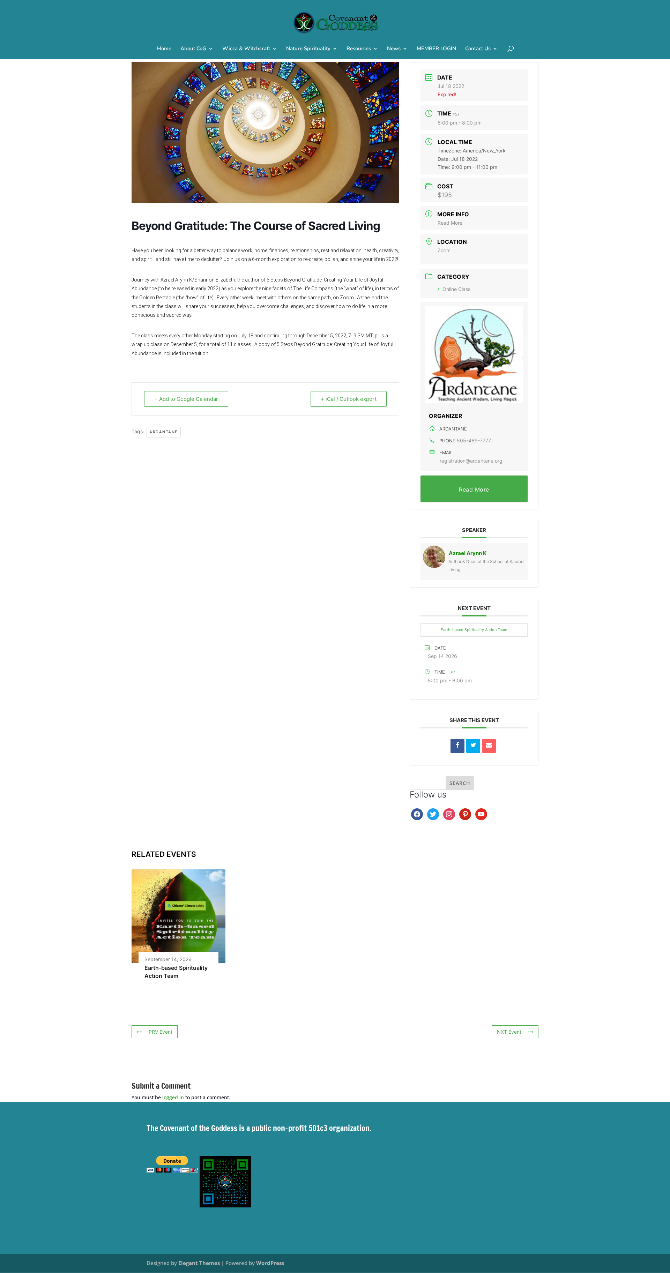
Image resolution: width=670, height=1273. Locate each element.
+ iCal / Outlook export (349, 399)
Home (164, 49)
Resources (359, 49)
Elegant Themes (199, 1262)
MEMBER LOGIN (436, 49)
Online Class (456, 289)
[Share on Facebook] (457, 746)
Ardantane (163, 431)
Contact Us (478, 49)
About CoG (193, 49)
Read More (450, 223)
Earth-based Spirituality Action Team (474, 629)
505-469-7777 (474, 440)
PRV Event (160, 1032)
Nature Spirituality (308, 49)
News (394, 49)
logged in (173, 1097)
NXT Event (509, 1032)
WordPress (270, 1262)
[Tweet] (473, 746)
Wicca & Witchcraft (246, 49)
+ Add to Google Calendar (186, 399)
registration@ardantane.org (471, 461)
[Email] (489, 746)
